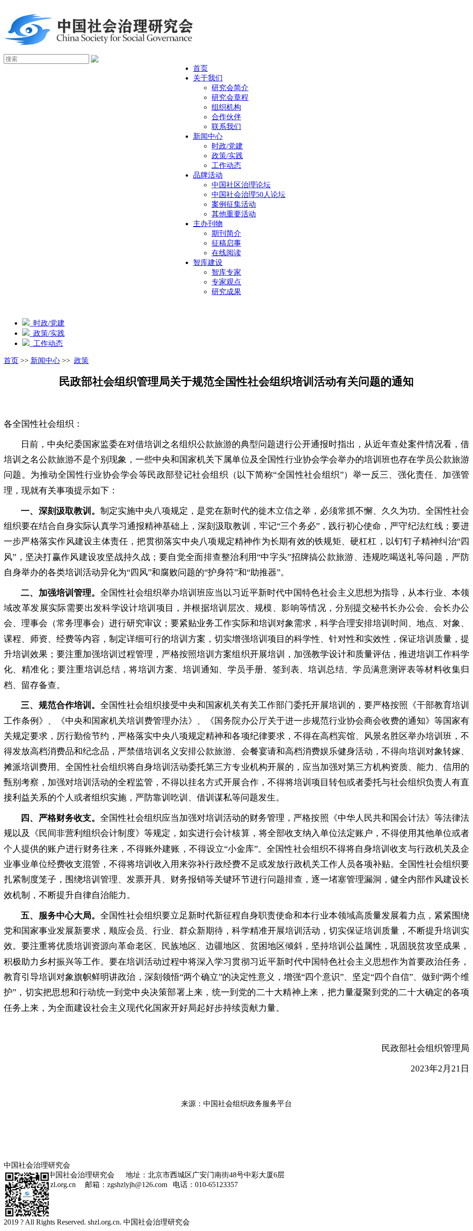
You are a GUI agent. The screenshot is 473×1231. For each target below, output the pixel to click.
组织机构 (226, 107)
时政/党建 (227, 146)
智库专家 (226, 272)
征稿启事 (226, 243)
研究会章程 (230, 97)
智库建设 (208, 262)
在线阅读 (226, 253)
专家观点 (226, 282)
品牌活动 (208, 175)
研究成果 (226, 291)
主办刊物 (208, 224)
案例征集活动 (234, 204)
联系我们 (226, 126)
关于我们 (208, 78)
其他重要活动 (234, 214)
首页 (200, 68)
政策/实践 (227, 156)
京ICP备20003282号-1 (230, 1222)
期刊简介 (226, 233)
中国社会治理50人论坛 (248, 194)
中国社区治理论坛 (241, 185)
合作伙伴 (226, 117)
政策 (81, 360)
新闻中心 (208, 136)
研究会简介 (230, 88)
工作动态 (226, 165)
